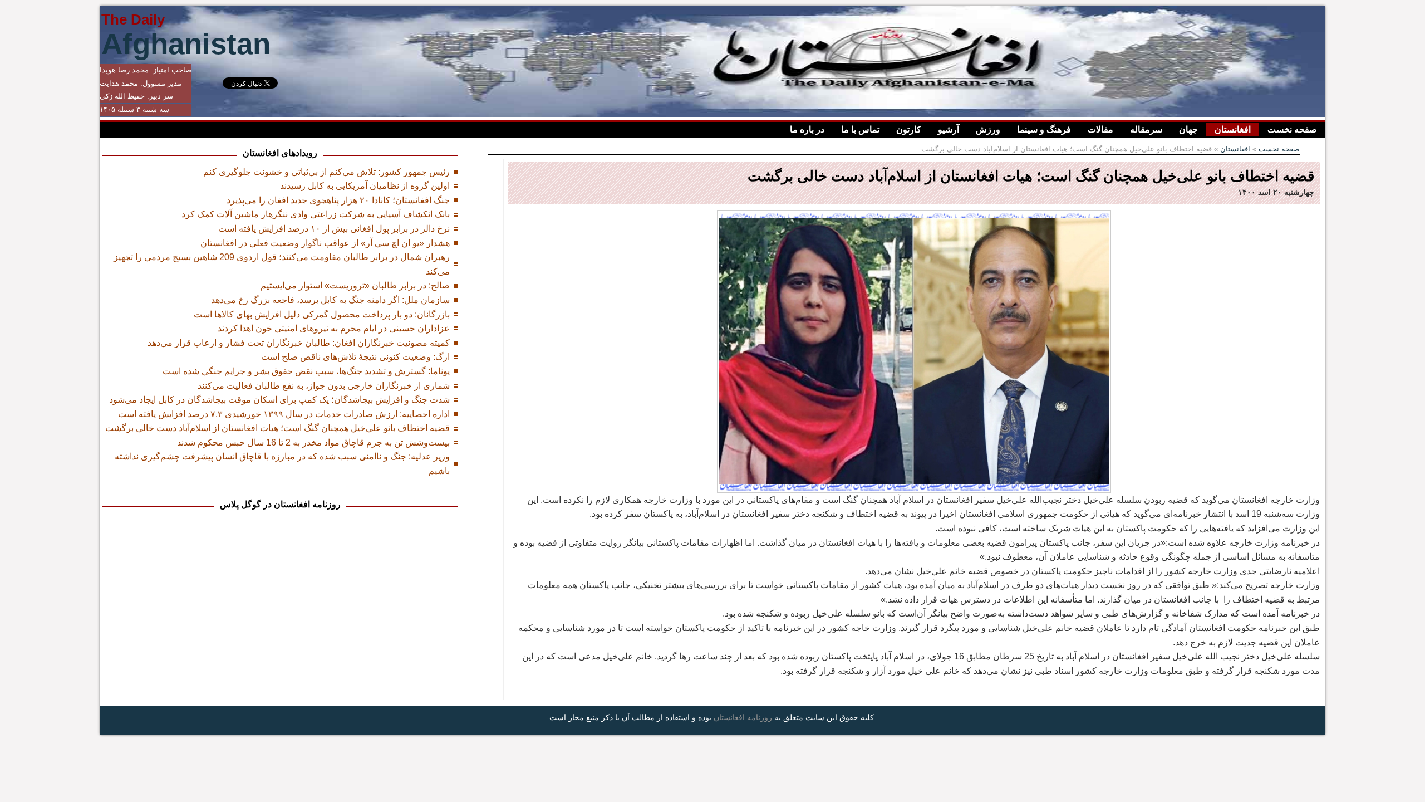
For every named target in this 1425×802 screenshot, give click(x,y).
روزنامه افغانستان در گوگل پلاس (280, 504)
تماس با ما (860, 129)
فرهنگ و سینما (1044, 129)
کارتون (908, 129)
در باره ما (807, 129)
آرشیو (948, 129)
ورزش (988, 129)
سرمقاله (1146, 129)
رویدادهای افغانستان (280, 153)
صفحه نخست (1292, 129)
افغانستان (1233, 129)
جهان (1188, 129)
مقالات (1100, 129)
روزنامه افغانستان (743, 717)
